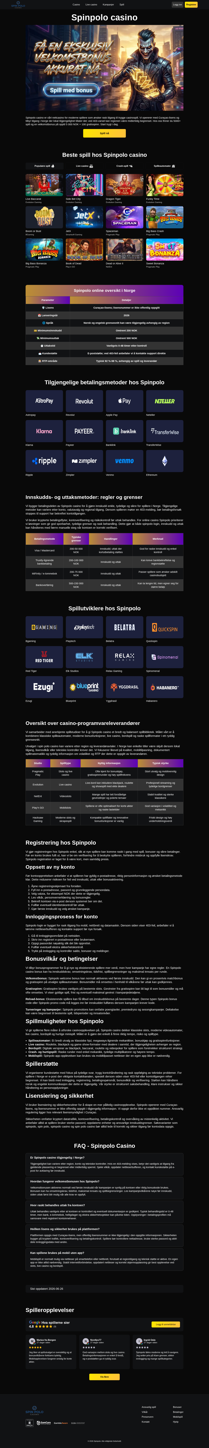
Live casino (82, 166)
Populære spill (42, 166)
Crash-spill (122, 166)
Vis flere (104, 1377)
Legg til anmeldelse (166, 1324)
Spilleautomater (162, 166)
